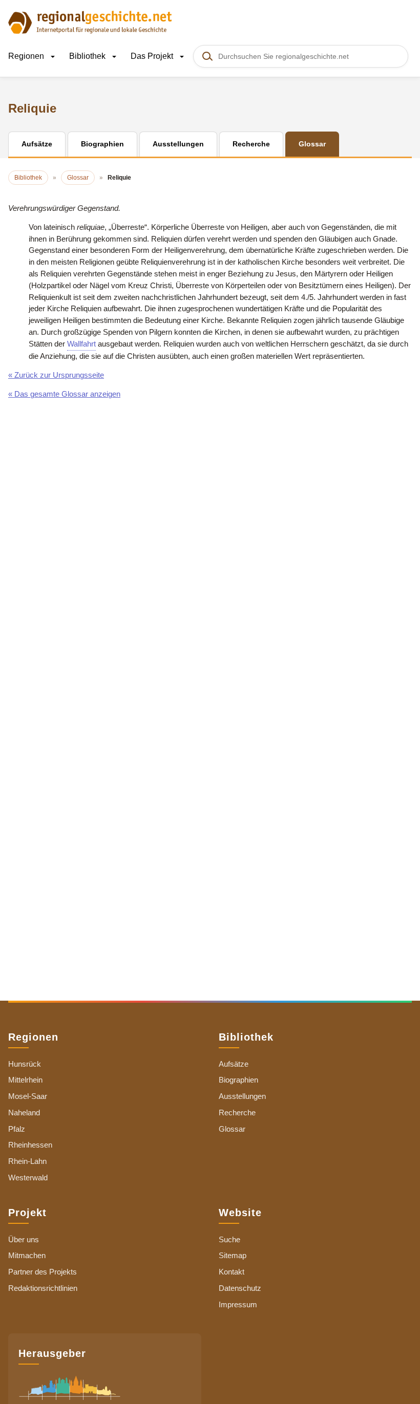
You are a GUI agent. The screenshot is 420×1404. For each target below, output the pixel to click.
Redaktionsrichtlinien (42, 1288)
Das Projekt (153, 56)
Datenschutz (240, 1288)
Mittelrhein (25, 1079)
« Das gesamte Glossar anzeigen (64, 394)
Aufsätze (233, 1064)
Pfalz (16, 1129)
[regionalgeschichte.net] (90, 21)
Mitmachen (27, 1255)
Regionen (27, 56)
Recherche (237, 1112)
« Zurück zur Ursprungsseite (56, 375)
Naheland (24, 1112)
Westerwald (28, 1177)
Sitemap (232, 1255)
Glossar (232, 1129)
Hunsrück (24, 1064)
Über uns (23, 1239)
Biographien (238, 1079)
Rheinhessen (30, 1144)
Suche (229, 1239)
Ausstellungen (242, 1096)
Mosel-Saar (27, 1096)
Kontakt (231, 1271)
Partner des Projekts (42, 1271)
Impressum (238, 1304)
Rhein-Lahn (27, 1161)
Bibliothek (88, 56)
